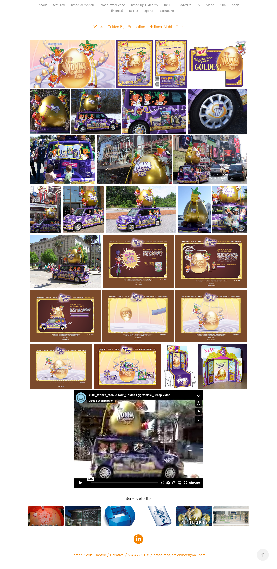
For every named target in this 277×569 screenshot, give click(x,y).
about (43, 4)
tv (199, 4)
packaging (167, 10)
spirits (133, 10)
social (236, 4)
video (210, 4)
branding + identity (144, 4)
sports (149, 10)
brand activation (82, 4)
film (223, 4)
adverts (185, 4)
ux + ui (169, 4)
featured (59, 4)
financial (117, 10)
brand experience (112, 4)
